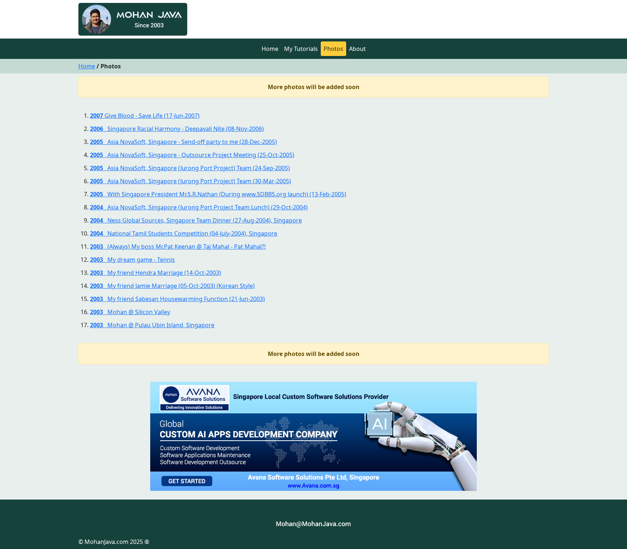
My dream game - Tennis (132, 260)
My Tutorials (301, 49)
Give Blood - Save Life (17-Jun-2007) (145, 116)
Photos (333, 49)
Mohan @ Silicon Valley (130, 312)
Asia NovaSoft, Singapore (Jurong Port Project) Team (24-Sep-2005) (190, 168)
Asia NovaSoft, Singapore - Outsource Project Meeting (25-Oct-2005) (192, 155)
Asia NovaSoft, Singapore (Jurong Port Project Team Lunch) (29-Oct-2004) (199, 207)
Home (270, 49)
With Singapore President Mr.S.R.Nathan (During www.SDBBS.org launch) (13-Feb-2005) (218, 194)
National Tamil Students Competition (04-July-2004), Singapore (183, 233)
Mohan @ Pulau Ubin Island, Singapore (152, 325)
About (357, 49)
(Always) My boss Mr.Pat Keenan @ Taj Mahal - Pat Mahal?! (178, 247)
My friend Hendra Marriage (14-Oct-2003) (155, 273)
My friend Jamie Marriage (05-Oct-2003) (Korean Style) (172, 286)
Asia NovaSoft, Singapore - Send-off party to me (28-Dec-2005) (183, 142)
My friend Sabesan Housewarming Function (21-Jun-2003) (177, 299)
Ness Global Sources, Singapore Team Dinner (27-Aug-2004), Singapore (196, 220)
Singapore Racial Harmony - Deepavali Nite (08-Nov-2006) (177, 129)
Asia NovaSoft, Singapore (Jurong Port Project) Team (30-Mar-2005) (190, 181)
